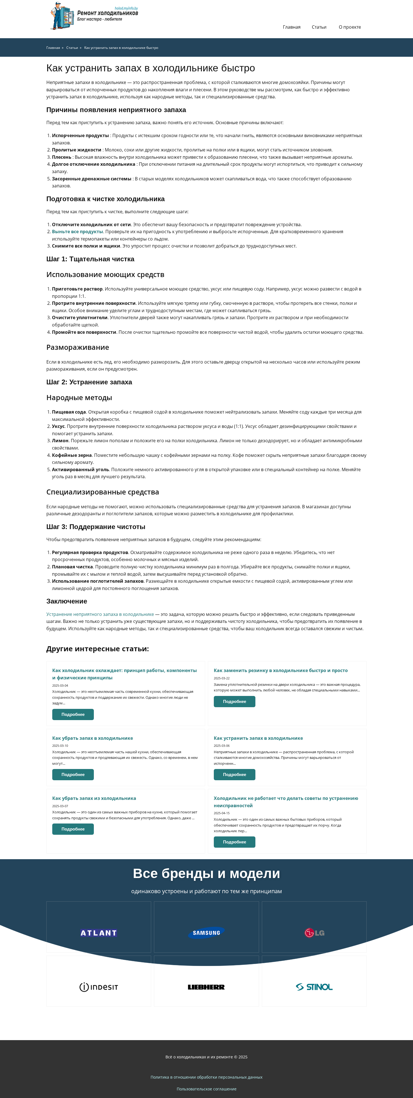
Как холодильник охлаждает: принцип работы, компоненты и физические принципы (124, 674)
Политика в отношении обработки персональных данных (206, 1077)
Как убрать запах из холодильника (94, 798)
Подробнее (73, 714)
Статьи (319, 27)
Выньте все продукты (77, 231)
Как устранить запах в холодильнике (258, 738)
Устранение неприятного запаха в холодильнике (100, 614)
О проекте (350, 27)
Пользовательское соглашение (207, 1089)
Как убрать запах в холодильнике (92, 738)
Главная (292, 27)
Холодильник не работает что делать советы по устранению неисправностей (286, 802)
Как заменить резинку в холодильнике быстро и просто (281, 670)
